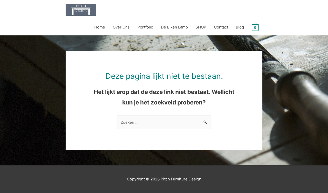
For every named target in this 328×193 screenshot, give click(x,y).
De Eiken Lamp (174, 27)
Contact (221, 27)
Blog (240, 27)
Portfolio (145, 27)
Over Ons (121, 27)
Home (99, 27)
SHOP (201, 27)
